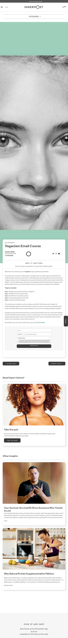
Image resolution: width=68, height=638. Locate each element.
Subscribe (34, 345)
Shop (6, 7)
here (43, 322)
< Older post (11, 364)
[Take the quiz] (34, 404)
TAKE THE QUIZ (12, 440)
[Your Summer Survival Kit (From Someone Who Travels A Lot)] (34, 483)
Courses (7, 252)
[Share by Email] (59, 254)
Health (12, 252)
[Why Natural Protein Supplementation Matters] (34, 549)
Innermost (10, 255)
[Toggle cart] (63, 7)
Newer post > (56, 364)
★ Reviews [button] (65, 321)
